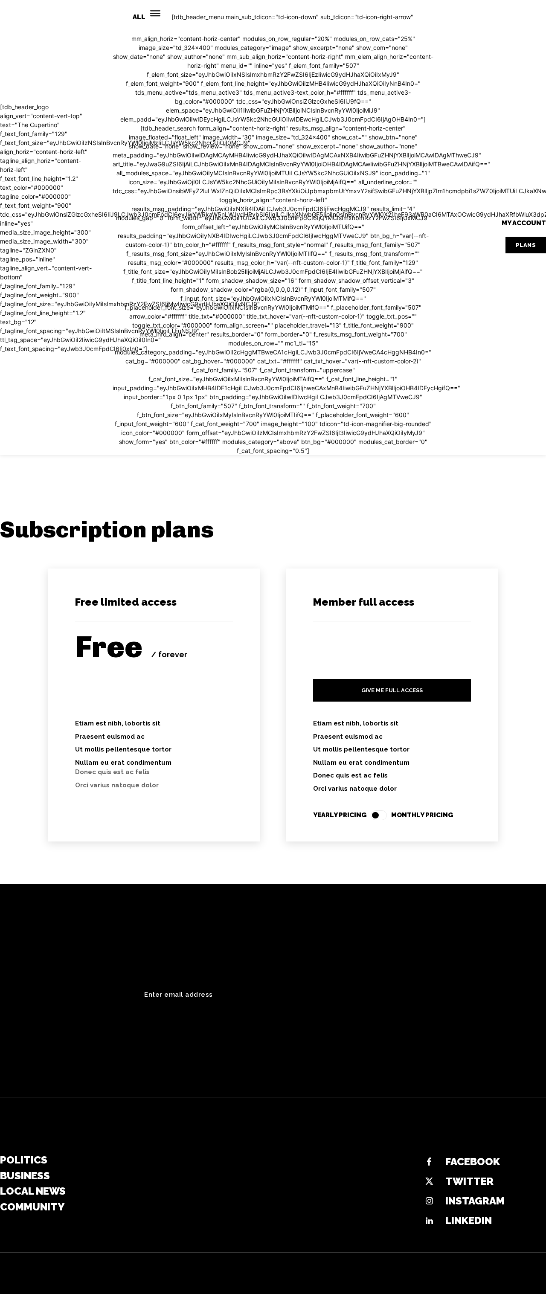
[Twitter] (429, 1182)
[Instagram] (429, 1201)
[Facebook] (429, 1162)
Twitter (469, 1181)
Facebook (472, 1161)
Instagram (475, 1201)
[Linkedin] (429, 1221)
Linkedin (468, 1220)
